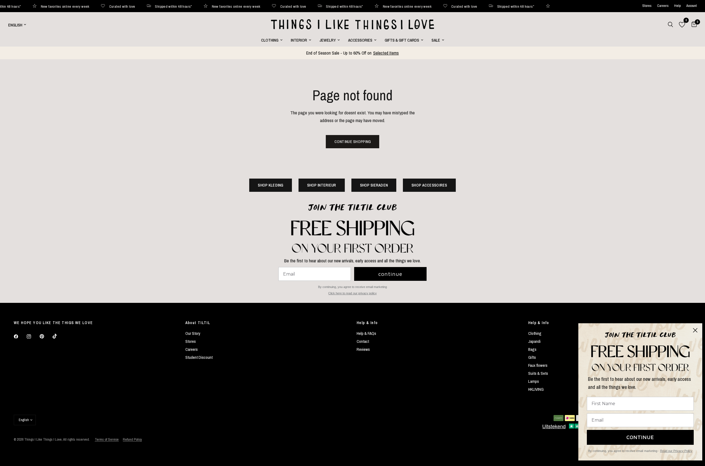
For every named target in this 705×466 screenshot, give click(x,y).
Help (677, 6)
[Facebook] (20, 336)
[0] (693, 24)
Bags (532, 349)
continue (390, 274)
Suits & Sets (538, 373)
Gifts (532, 357)
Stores (647, 6)
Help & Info (367, 323)
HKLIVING (536, 389)
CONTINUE (640, 437)
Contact (363, 341)
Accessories (360, 40)
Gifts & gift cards (402, 40)
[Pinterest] (46, 336)
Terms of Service (107, 439)
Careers (663, 6)
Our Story (192, 333)
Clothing (269, 40)
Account (691, 6)
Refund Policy (132, 439)
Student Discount (199, 357)
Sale (436, 40)
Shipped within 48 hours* (152, 6)
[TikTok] (59, 336)
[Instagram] (33, 336)
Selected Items (386, 53)
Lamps (533, 381)
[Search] (670, 24)
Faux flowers (537, 365)
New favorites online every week (44, 6)
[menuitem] (272, 40)
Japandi (534, 341)
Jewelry (327, 40)
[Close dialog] (695, 330)
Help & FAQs (366, 333)
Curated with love (101, 6)
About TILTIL (197, 323)
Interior (299, 40)
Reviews (363, 349)
